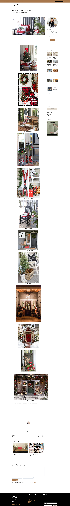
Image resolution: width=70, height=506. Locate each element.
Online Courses (49, 114)
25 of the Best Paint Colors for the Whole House (55, 93)
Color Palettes (49, 118)
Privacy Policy (31, 501)
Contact (30, 502)
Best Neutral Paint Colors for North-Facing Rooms (55, 57)
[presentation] (20, 448)
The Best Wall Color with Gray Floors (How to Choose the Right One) (55, 65)
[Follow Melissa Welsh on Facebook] (27, 431)
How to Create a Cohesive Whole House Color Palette (49, 74)
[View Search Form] (55, 4)
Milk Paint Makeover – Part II (16, 436)
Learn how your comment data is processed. (29, 482)
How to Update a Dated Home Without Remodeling (55, 84)
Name (13, 477)
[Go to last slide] (14, 451)
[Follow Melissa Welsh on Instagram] (29, 431)
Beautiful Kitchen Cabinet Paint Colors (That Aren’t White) (49, 93)
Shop (29, 499)
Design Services (49, 119)
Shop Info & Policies (32, 500)
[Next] (42, 451)
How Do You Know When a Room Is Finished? (49, 57)
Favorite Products (49, 115)
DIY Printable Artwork (41, 436)
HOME (37, 4)
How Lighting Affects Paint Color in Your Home (55, 74)
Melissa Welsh (15, 12)
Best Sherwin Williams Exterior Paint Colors (49, 84)
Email (24, 477)
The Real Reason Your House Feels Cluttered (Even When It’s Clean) (49, 65)
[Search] (56, 48)
